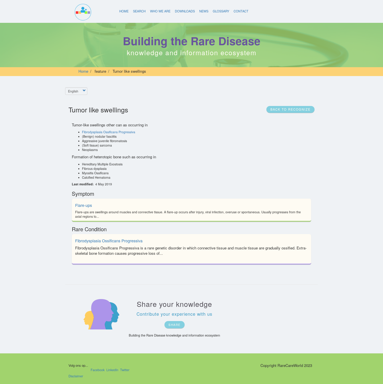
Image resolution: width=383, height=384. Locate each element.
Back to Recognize (290, 109)
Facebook (98, 370)
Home (124, 11)
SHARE (174, 325)
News (203, 11)
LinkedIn (112, 370)
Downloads (185, 11)
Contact (241, 11)
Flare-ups (83, 205)
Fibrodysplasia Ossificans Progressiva (108, 132)
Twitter (124, 370)
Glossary (221, 11)
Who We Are (160, 11)
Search (139, 11)
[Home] (82, 12)
